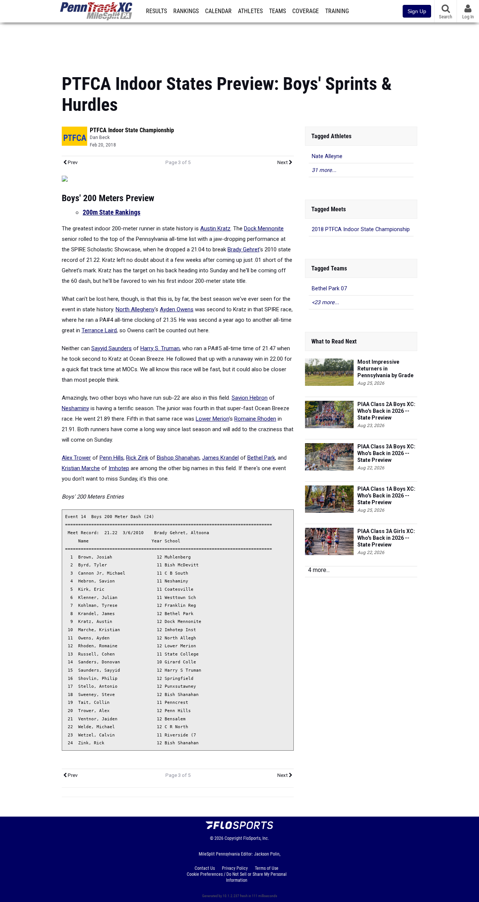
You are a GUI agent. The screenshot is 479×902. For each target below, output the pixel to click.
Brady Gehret (243, 249)
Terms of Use (266, 868)
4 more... (319, 569)
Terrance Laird (99, 330)
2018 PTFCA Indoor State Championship (361, 229)
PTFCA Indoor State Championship (132, 130)
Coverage (305, 11)
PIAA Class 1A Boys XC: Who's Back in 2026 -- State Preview (386, 495)
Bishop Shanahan (178, 457)
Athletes (250, 11)
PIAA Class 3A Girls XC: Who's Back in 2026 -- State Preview (386, 538)
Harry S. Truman (160, 348)
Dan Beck (100, 137)
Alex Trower (76, 457)
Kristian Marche (81, 468)
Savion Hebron (250, 397)
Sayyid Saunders (111, 348)
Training (337, 11)
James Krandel (220, 457)
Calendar (218, 11)
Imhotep (119, 468)
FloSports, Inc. (256, 838)
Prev (72, 162)
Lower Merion (212, 418)
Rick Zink (137, 457)
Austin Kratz (215, 228)
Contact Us (205, 868)
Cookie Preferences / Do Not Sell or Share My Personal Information (237, 877)
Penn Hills (111, 457)
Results (156, 11)
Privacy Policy (235, 868)
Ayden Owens (176, 309)
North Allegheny (135, 309)
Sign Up (417, 11)
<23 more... (325, 302)
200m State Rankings (111, 212)
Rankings (186, 11)
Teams (277, 11)
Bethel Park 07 (329, 288)
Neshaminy (75, 408)
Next (283, 162)
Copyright (233, 838)
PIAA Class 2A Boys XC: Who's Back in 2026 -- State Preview (386, 411)
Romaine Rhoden (255, 418)
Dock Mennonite (264, 228)
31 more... (324, 170)
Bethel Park (261, 457)
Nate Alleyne (327, 156)
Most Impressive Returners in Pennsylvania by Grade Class (385, 369)
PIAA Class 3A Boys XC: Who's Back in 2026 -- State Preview (386, 453)
